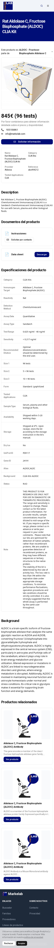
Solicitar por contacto (21, 240)
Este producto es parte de (23, 51)
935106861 (12, 129)
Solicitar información (29, 141)
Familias (6, 913)
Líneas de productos (12, 925)
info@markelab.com (15, 133)
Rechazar (8, 943)
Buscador (7, 907)
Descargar (42, 254)
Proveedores (9, 919)
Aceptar (21, 943)
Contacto (33, 907)
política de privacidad (33, 937)
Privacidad (34, 913)
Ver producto (12, 759)
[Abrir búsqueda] (41, 5)
